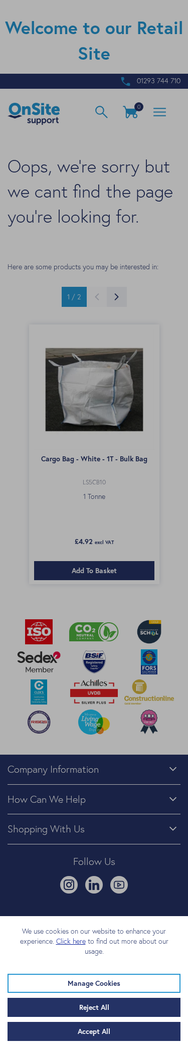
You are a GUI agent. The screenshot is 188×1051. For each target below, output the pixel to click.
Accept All (94, 1031)
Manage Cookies (94, 983)
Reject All (94, 1007)
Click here (71, 941)
